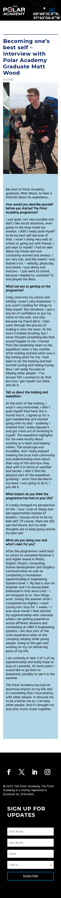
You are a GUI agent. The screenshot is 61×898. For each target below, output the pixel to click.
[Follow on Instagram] (47, 772)
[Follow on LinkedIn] (34, 772)
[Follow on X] (21, 772)
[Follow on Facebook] (9, 772)
